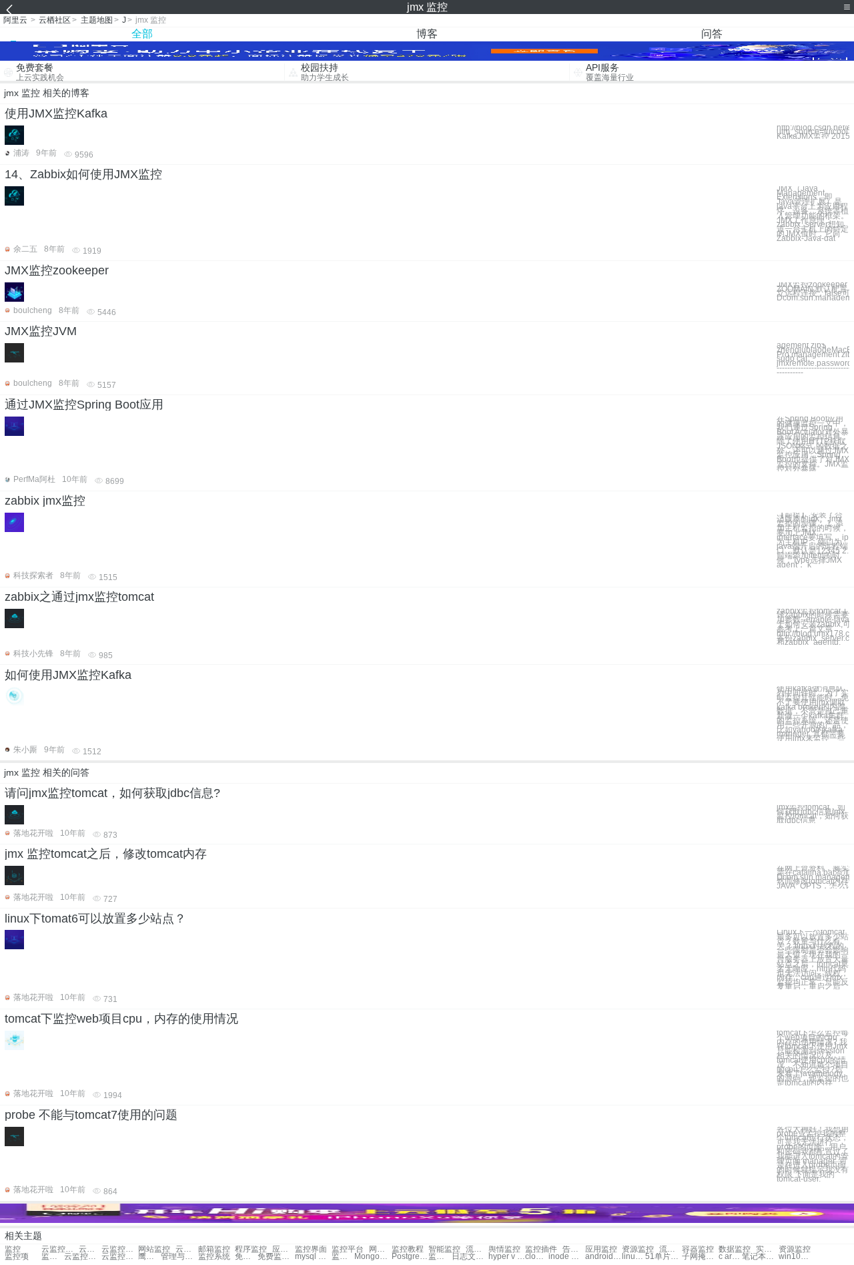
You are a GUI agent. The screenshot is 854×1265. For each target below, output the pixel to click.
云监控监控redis (119, 1249)
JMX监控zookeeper (57, 270)
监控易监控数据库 (52, 1256)
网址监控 (380, 1249)
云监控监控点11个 (119, 1256)
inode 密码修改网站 (566, 1256)
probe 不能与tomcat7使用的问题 (91, 1114)
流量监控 (477, 1249)
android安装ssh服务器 (603, 1256)
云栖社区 (55, 20)
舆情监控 (504, 1249)
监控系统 (214, 1256)
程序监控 (251, 1249)
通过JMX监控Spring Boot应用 (84, 404)
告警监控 (573, 1249)
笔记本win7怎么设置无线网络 (760, 1256)
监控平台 (348, 1249)
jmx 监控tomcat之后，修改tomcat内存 (106, 853)
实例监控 (767, 1249)
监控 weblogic (343, 1256)
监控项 (17, 1256)
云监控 (186, 1249)
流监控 (670, 1249)
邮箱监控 (214, 1249)
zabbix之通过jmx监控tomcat (79, 596)
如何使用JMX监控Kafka (68, 675)
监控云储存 (439, 1256)
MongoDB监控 (372, 1256)
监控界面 (311, 1249)
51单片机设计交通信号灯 (663, 1256)
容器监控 (698, 1249)
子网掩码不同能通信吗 (700, 1256)
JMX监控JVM (41, 331)
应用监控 (601, 1249)
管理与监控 (179, 1256)
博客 (427, 33)
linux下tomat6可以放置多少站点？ (95, 918)
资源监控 (638, 1249)
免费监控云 (276, 1256)
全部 (142, 33)
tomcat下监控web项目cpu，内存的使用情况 (121, 1018)
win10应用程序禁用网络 (797, 1256)
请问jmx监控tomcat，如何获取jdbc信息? (112, 793)
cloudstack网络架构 (536, 1256)
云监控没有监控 (59, 1249)
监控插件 (541, 1249)
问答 (712, 33)
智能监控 (444, 1249)
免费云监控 (246, 1256)
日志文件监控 (470, 1256)
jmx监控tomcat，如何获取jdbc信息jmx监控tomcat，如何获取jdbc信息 (813, 814)
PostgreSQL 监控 (410, 1256)
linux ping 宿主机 (633, 1256)
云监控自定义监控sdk (82, 1256)
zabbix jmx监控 (45, 500)
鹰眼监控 (149, 1256)
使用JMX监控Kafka (56, 113)
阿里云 (15, 20)
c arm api (730, 1256)
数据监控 (735, 1249)
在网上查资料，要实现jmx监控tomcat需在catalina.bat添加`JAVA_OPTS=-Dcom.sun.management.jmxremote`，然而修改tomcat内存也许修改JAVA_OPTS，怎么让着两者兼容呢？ (813, 877)
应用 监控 (283, 1249)
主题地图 (97, 20)
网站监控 (154, 1249)
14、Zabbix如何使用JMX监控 (83, 174)
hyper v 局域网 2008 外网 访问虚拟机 (506, 1256)
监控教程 (408, 1249)
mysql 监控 (313, 1256)
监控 (13, 1249)
